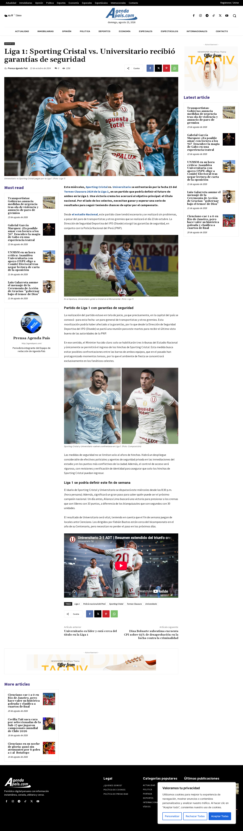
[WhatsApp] (174, 68)
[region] (197, 803)
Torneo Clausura (134, 603)
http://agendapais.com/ (32, 343)
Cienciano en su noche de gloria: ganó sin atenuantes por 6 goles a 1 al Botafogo (24, 748)
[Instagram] (200, 15)
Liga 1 (77, 603)
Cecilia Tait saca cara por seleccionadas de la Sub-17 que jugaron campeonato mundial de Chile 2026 (24, 725)
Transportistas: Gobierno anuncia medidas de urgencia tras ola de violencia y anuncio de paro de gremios (23, 206)
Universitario (122, 187)
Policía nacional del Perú (94, 603)
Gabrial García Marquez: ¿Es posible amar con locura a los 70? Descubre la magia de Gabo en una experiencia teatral (24, 233)
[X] (220, 15)
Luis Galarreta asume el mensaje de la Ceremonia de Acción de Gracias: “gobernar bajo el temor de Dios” (23, 288)
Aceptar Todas (220, 816)
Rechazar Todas (195, 816)
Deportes (9, 44)
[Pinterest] (166, 68)
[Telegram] (207, 15)
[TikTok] (213, 15)
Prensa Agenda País (18, 68)
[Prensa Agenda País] (31, 322)
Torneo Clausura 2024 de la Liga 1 (86, 191)
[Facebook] (193, 15)
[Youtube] (226, 15)
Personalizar (172, 816)
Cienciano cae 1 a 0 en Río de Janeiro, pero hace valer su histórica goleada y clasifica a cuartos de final (24, 700)
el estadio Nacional (85, 214)
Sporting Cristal (97, 187)
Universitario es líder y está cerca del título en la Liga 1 (90, 632)
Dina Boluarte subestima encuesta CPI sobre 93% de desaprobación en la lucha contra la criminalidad (151, 634)
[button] (234, 15)
